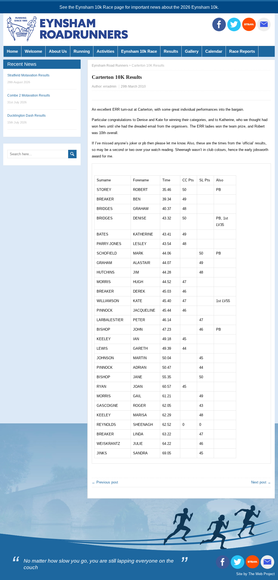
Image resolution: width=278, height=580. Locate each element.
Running (82, 51)
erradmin (109, 86)
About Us (58, 51)
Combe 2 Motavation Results (28, 95)
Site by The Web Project (255, 574)
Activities (105, 51)
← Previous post (105, 482)
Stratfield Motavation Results (28, 75)
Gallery (191, 51)
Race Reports (242, 51)
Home (12, 51)
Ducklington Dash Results (26, 115)
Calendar (213, 51)
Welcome (33, 51)
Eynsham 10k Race (139, 51)
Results (171, 51)
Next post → (261, 482)
